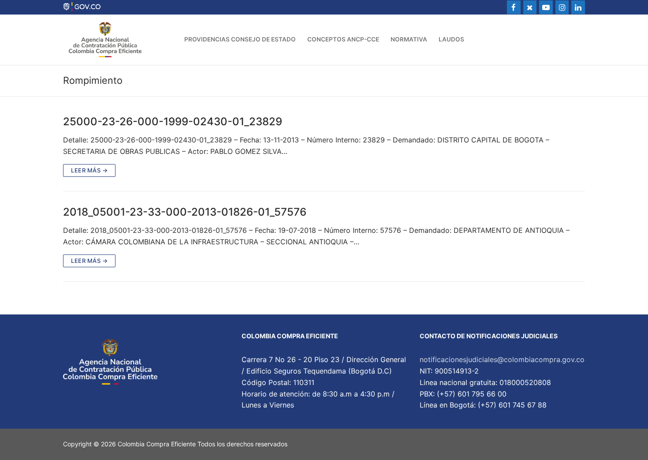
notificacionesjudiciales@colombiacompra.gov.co (502, 359)
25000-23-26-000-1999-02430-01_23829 (172, 121)
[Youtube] (546, 7)
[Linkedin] (578, 7)
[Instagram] (562, 7)
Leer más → (89, 170)
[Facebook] (514, 7)
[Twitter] (530, 7)
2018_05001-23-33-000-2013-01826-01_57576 (184, 212)
